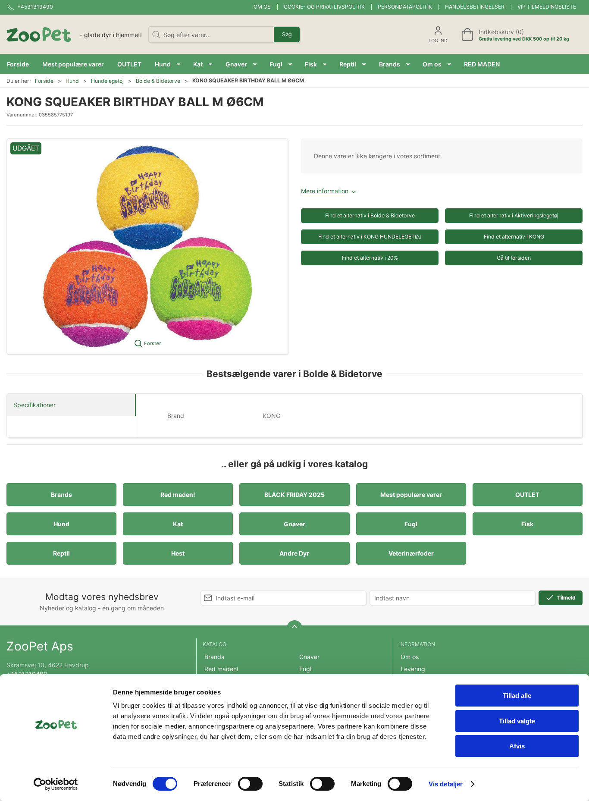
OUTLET (527, 494)
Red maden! (177, 494)
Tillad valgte (517, 721)
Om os (262, 6)
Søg (286, 34)
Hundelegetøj (107, 81)
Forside (44, 81)
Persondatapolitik (405, 6)
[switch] (250, 784)
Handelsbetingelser (474, 6)
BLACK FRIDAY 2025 (294, 494)
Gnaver (294, 524)
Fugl (410, 524)
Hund (72, 81)
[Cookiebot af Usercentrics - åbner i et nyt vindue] (56, 784)
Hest (178, 553)
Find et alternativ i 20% (370, 257)
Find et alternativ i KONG (514, 236)
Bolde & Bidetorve (158, 81)
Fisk (527, 524)
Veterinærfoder (411, 553)
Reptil (61, 553)
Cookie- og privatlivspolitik (324, 6)
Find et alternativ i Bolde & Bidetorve (370, 215)
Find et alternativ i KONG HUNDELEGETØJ (370, 236)
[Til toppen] (294, 628)
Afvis (517, 746)
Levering (413, 668)
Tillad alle (517, 695)
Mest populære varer (411, 494)
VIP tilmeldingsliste (546, 6)
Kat (178, 524)
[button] (167, 64)
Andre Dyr (294, 553)
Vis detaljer (446, 784)
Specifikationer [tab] (34, 404)
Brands (61, 494)
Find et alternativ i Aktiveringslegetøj (513, 215)
